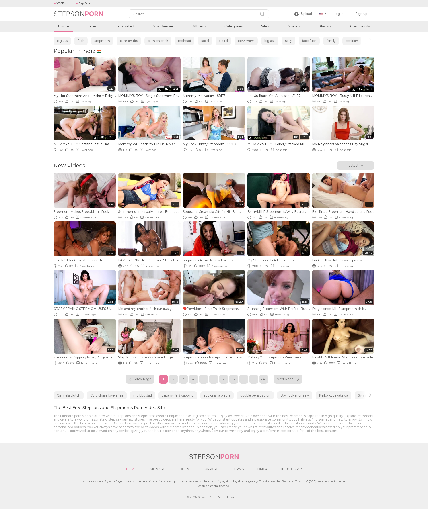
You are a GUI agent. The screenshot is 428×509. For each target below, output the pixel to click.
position (352, 41)
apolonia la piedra (217, 395)
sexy (288, 41)
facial (205, 41)
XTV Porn (62, 3)
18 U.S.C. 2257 (291, 469)
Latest (92, 26)
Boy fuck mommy (294, 395)
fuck (81, 41)
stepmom (102, 41)
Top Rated (125, 26)
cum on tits (129, 41)
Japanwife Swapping (178, 395)
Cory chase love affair (106, 395)
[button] (366, 40)
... (254, 379)
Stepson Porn (206, 497)
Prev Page (143, 379)
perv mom (246, 41)
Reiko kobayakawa (333, 395)
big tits (62, 41)
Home (63, 26)
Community (360, 26)
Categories (233, 26)
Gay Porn (84, 3)
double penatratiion (255, 395)
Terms (238, 469)
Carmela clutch (68, 395)
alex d (223, 41)
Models (294, 26)
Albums (199, 26)
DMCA (262, 469)
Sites (265, 26)
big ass (269, 41)
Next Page (285, 379)
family (331, 41)
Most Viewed (163, 26)
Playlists (325, 26)
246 (263, 379)
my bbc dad (142, 395)
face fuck (309, 41)
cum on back (158, 41)
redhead (184, 41)
